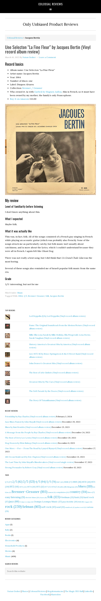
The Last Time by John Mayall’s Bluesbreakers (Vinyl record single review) (39, 462)
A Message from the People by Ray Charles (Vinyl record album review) (38, 432)
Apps (7, 524)
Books (8, 535)
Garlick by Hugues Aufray (48, 91)
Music (20, 292)
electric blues (32, 497)
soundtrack (70, 507)
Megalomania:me (55, 591)
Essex (43, 497)
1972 (14, 486)
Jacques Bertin (57, 296)
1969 (77, 482)
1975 (40, 486)
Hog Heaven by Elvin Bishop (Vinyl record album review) (31, 443)
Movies (8, 551)
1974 (31, 486)
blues (85, 486)
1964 (20, 296)
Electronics (10, 540)
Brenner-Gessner (36, 296)
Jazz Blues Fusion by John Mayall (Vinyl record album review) (33, 422)
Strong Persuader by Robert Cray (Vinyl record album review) (34, 467)
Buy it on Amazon (19, 98)
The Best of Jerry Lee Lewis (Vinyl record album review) (31, 437)
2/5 (17, 481)
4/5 (40, 481)
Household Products (14, 545)
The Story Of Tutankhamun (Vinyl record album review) (55, 400)
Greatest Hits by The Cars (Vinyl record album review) (54, 382)
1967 (60, 482)
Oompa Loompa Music (48, 501)
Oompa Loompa (26, 502)
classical (52, 492)
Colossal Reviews (50, 4)
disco (91, 492)
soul (60, 507)
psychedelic (70, 501)
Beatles (62, 487)
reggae (88, 502)
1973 (23, 487)
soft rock (48, 507)
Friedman (67, 497)
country (78, 492)
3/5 (25, 296)
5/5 (51, 481)
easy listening (15, 497)
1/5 (8, 482)
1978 (54, 487)
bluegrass (72, 487)
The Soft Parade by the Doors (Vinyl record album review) (56, 391)
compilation (62, 492)
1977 (48, 487)
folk (47, 296)
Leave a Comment (47, 57)
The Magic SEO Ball (74, 591)
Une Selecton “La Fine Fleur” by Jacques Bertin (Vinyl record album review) (48, 49)
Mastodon (56, 594)
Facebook (44, 594)
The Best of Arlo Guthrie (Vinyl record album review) (53, 372)
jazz (14, 501)
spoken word (80, 507)
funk (78, 497)
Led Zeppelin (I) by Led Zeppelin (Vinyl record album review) (57, 316)
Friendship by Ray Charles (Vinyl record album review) (30, 416)
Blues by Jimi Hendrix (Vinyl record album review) (28, 427)
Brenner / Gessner (32, 88)
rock (13, 506)
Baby (7, 530)
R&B (81, 502)
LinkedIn (88, 591)
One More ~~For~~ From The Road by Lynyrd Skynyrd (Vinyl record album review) (43, 448)
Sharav (25, 591)
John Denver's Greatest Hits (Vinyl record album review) (55, 363)
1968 (68, 482)
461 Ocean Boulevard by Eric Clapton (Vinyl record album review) (35, 457)
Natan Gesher (13, 591)
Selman (31, 506)
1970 (86, 481)
